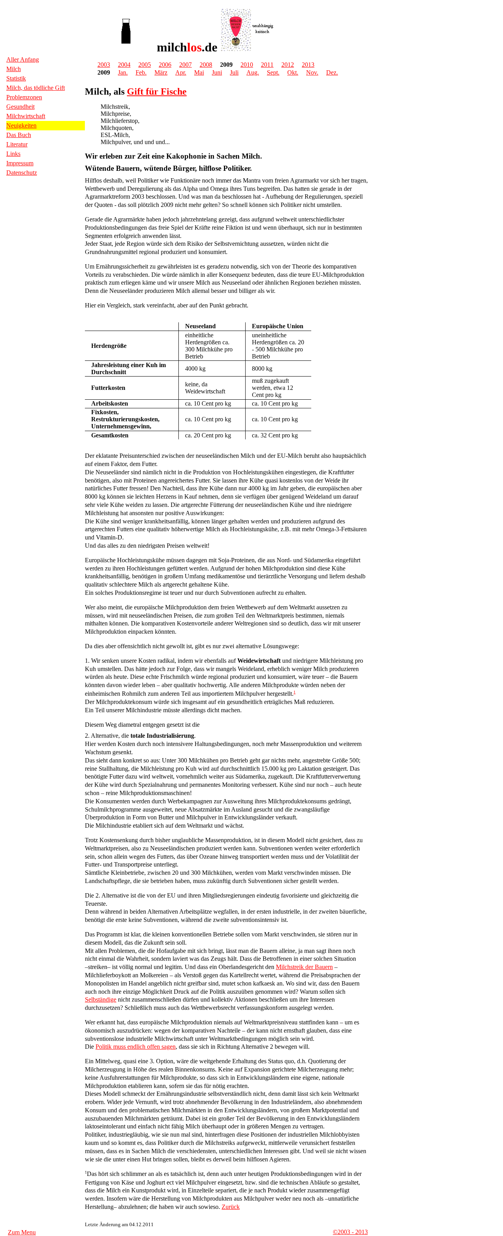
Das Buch (18, 135)
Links (13, 153)
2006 (165, 64)
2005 (144, 64)
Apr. (180, 72)
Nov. (312, 72)
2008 (206, 64)
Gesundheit (20, 106)
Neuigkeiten (21, 125)
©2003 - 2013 (350, 1232)
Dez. (332, 72)
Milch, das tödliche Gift (35, 87)
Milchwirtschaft (25, 116)
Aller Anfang (22, 59)
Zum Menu (22, 1232)
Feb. (141, 72)
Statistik (16, 78)
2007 (185, 64)
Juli (234, 72)
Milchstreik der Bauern (304, 967)
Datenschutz (21, 172)
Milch (13, 69)
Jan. (123, 72)
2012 (287, 64)
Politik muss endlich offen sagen (135, 1046)
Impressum (19, 163)
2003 (103, 64)
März (160, 72)
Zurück (231, 1206)
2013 (308, 64)
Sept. (273, 72)
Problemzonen (24, 97)
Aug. (252, 72)
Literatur (17, 144)
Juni (217, 72)
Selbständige (100, 999)
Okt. (292, 72)
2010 (246, 64)
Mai (199, 72)
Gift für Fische (157, 91)
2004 (124, 64)
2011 (267, 64)
